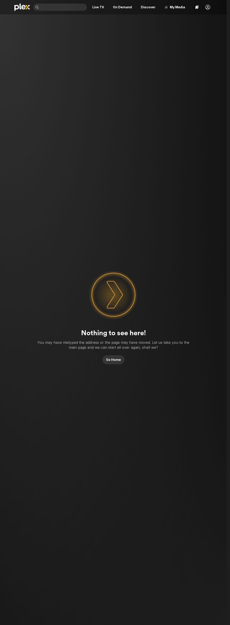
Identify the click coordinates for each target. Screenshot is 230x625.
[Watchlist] (196, 7)
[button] (207, 7)
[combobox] (63, 7)
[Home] (22, 7)
